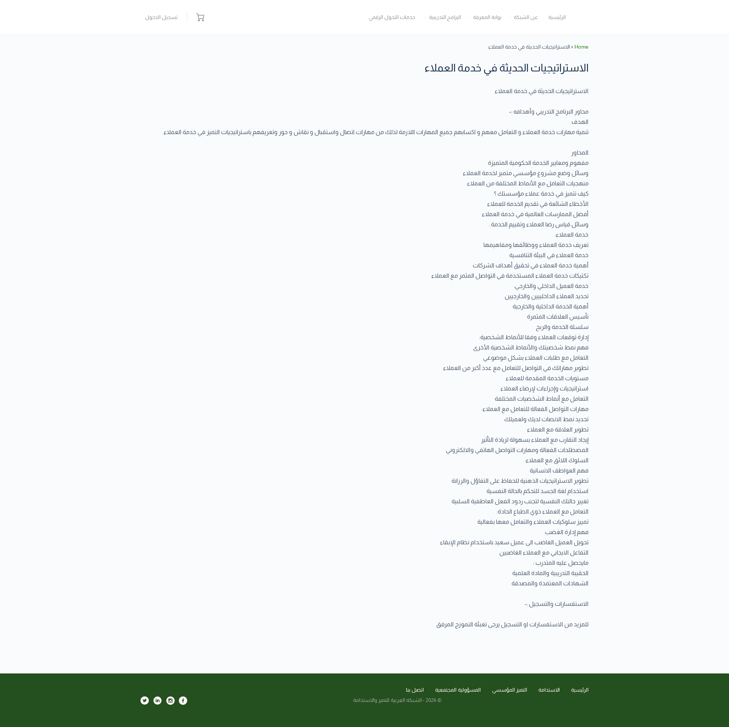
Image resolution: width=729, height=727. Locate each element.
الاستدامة (549, 690)
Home (581, 47)
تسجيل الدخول (161, 17)
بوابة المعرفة (487, 17)
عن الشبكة (526, 17)
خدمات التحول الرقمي (392, 17)
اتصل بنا (415, 690)
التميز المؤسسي (509, 690)
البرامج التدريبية (445, 17)
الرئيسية (557, 17)
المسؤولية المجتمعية (458, 690)
